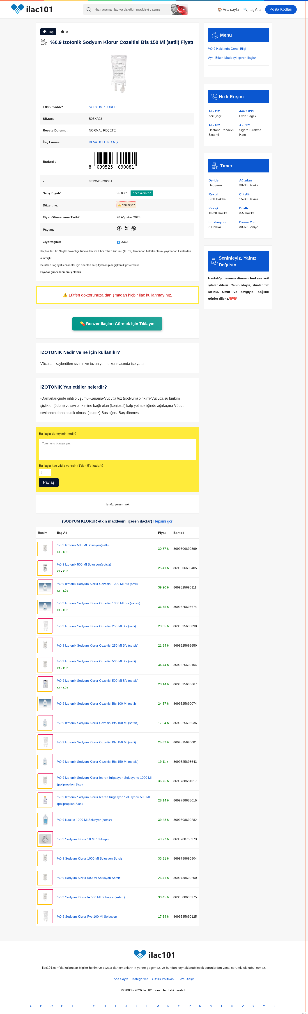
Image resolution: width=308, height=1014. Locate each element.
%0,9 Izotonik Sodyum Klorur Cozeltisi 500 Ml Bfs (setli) (96, 661)
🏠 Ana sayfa (228, 9)
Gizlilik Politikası (163, 979)
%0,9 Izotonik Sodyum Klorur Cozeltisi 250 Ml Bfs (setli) (96, 626)
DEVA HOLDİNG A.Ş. (104, 142)
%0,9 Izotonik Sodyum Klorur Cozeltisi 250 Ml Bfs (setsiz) (97, 645)
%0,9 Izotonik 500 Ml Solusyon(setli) (83, 545)
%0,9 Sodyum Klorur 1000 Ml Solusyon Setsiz (89, 858)
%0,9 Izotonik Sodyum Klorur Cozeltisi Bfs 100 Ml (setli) (96, 703)
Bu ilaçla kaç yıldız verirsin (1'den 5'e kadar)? (71, 465)
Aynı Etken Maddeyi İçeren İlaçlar (232, 57)
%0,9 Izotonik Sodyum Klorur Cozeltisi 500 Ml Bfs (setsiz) (97, 680)
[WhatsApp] (133, 230)
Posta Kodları (281, 9)
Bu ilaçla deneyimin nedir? (57, 433)
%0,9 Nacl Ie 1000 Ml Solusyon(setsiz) (84, 820)
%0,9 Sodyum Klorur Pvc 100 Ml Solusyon (87, 916)
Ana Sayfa (121, 979)
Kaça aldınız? (142, 193)
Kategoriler (140, 979)
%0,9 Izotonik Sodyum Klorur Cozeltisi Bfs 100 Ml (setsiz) (97, 723)
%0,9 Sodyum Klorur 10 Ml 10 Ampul (83, 839)
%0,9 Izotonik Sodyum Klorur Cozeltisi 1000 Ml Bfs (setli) (97, 584)
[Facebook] (120, 230)
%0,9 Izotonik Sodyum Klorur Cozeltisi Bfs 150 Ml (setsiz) (97, 761)
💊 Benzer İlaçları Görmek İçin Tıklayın (117, 323)
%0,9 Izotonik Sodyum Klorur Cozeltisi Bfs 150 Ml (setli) (96, 742)
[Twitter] (127, 230)
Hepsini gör (162, 521)
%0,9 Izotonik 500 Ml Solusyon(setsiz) (84, 564)
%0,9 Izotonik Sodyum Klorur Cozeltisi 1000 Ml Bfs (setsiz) (98, 603)
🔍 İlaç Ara (252, 9)
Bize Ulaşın (187, 979)
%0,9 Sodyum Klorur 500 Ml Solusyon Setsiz (88, 878)
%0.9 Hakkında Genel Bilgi (227, 48)
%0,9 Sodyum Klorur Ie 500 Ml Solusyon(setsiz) (91, 897)
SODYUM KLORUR (103, 107)
